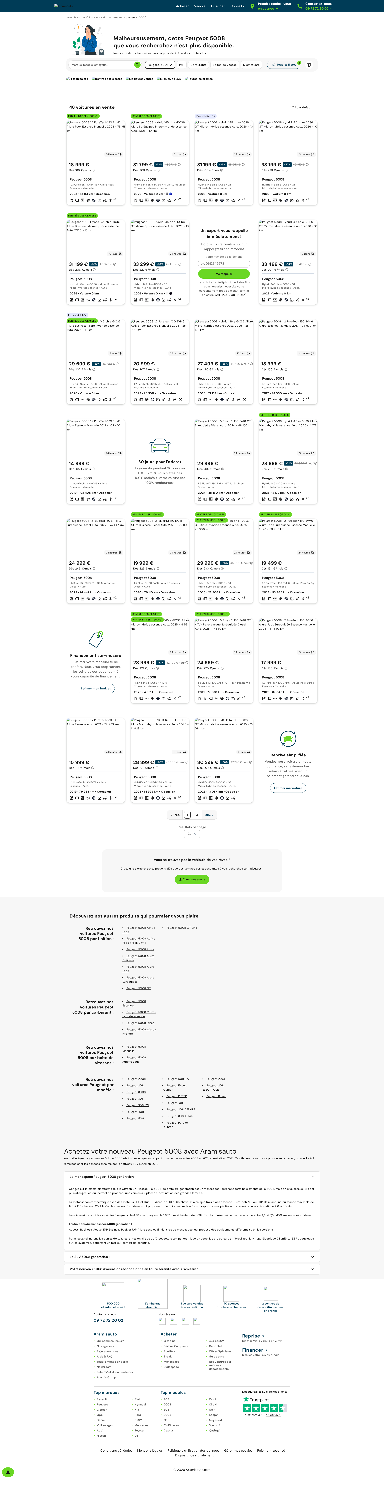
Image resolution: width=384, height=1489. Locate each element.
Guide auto (216, 1356)
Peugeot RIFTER (176, 1096)
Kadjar (213, 1415)
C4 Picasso (171, 1425)
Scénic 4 (215, 1425)
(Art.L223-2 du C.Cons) (230, 295)
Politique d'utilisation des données (193, 1450)
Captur (169, 1430)
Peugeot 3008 (136, 1092)
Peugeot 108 (174, 1103)
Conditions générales (116, 1450)
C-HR (213, 1399)
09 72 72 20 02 (108, 1320)
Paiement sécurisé (271, 1450)
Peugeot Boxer (216, 1096)
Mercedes (141, 1425)
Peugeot (102, 1404)
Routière (170, 1351)
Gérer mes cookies (238, 1450)
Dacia (101, 1420)
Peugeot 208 (135, 1085)
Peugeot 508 (135, 1118)
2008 (167, 1404)
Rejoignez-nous (107, 1351)
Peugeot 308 (135, 1098)
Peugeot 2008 (136, 1079)
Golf (212, 1409)
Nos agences (105, 1346)
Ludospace (171, 1367)
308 (166, 1409)
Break (168, 1356)
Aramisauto (74, 17)
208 (166, 1399)
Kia (137, 1409)
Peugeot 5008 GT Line (181, 928)
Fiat (137, 1399)
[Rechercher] (137, 65)
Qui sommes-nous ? (110, 1341)
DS (136, 1435)
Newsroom (104, 1367)
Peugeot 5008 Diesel (140, 1023)
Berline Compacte (176, 1346)
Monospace (171, 1361)
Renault (102, 1399)
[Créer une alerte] (8, 1472)
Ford (138, 1415)
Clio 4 (213, 1404)
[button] (171, 64)
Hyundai (140, 1404)
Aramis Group (106, 1377)
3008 (167, 1415)
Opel (100, 1415)
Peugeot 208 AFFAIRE (180, 1109)
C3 (166, 1420)
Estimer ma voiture (288, 788)
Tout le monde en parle (112, 1361)
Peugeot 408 (135, 1112)
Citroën (102, 1409)
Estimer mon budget (96, 688)
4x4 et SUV (216, 1341)
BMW (138, 1420)
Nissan (101, 1435)
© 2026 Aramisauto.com (191, 1470)
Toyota (139, 1430)
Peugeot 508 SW (177, 1079)
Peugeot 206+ (215, 1079)
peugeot (117, 17)
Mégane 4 (215, 1420)
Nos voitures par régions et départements (220, 1365)
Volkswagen (105, 1425)
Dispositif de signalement (194, 1455)
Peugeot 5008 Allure (140, 949)
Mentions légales (150, 1450)
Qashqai (214, 1430)
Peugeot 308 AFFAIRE (180, 1116)
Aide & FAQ (104, 1356)
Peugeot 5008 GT (138, 988)
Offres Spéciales (220, 1351)
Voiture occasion (97, 17)
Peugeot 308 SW (137, 1105)
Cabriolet (215, 1346)
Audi (100, 1430)
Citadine (170, 1341)
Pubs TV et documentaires (115, 1372)
